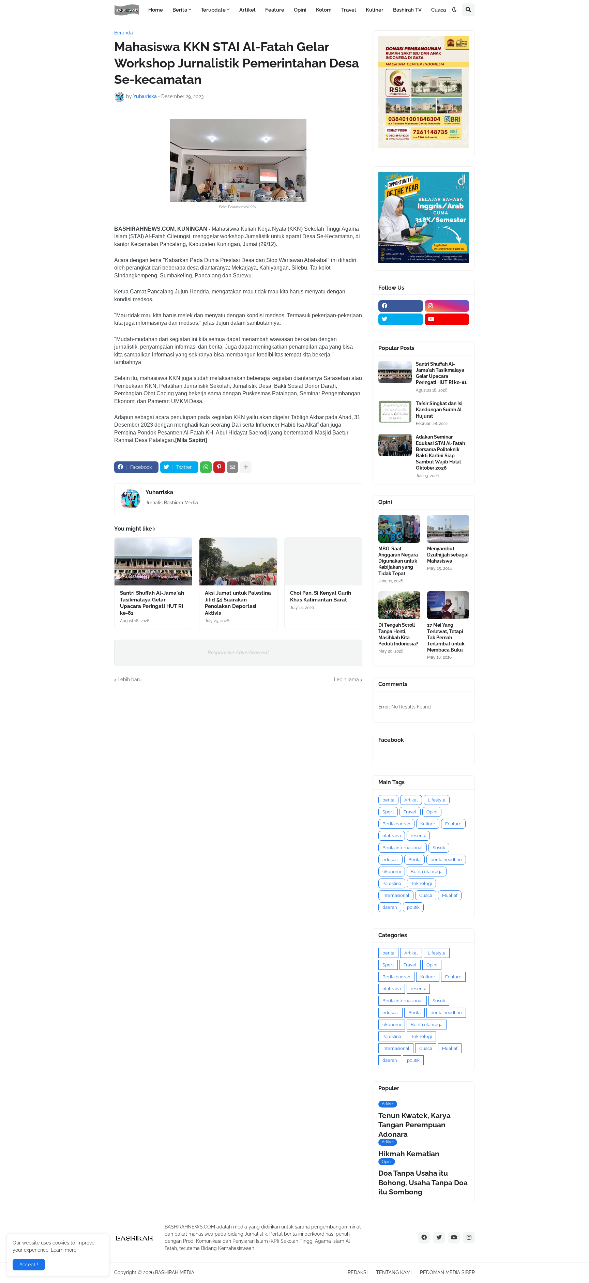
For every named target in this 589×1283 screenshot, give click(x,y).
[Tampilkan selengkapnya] (246, 467)
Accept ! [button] (28, 1264)
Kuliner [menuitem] (374, 10)
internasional (395, 895)
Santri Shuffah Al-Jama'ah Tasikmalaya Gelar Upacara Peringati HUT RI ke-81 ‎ (152, 603)
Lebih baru (129, 679)
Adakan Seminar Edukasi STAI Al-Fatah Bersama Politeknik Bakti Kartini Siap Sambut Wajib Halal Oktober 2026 (440, 452)
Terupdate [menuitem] (213, 10)
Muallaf (449, 895)
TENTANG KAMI (393, 1272)
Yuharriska (159, 492)
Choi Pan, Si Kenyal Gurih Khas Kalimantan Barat (320, 596)
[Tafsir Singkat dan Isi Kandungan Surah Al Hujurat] (395, 411)
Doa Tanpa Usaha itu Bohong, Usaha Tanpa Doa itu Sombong (423, 1182)
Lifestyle (436, 800)
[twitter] (400, 319)
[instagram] (447, 306)
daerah (389, 907)
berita (388, 800)
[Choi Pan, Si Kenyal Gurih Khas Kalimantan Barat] (323, 561)
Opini (431, 811)
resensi (418, 835)
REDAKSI (357, 1272)
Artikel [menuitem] (247, 10)
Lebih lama (346, 679)
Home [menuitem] (155, 10)
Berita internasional (402, 847)
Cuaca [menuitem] (438, 10)
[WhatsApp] (206, 467)
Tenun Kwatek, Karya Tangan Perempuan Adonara (414, 1125)
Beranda (123, 32)
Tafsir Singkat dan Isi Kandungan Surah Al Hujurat (439, 409)
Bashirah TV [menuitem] (407, 10)
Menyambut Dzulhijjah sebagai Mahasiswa (448, 555)
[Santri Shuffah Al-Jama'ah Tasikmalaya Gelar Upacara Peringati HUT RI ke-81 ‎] (153, 561)
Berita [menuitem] (179, 10)
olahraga (391, 835)
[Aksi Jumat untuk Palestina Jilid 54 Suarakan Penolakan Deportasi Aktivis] (238, 561)
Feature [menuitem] (274, 10)
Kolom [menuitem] (324, 10)
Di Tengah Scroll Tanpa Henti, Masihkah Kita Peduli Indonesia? (398, 634)
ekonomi (391, 871)
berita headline (446, 859)
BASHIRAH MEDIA (174, 1272)
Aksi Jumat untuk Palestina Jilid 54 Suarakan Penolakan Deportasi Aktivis (238, 603)
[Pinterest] (219, 467)
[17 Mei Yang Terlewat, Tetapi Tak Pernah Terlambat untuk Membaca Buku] (448, 605)
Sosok (439, 847)
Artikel (411, 800)
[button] (454, 9)
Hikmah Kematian (408, 1153)
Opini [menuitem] (300, 10)
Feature (453, 823)
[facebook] (400, 306)
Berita (414, 859)
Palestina (391, 883)
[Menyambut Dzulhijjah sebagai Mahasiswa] (448, 529)
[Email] (232, 467)
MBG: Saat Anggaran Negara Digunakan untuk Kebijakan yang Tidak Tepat (398, 561)
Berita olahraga (426, 871)
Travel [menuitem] (348, 10)
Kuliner (427, 823)
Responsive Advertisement (238, 653)
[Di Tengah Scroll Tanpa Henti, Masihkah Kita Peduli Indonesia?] (399, 605)
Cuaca (425, 895)
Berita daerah (396, 823)
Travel (410, 811)
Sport (388, 811)
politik (413, 907)
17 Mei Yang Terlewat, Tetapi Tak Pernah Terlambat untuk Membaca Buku (446, 637)
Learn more (63, 1250)
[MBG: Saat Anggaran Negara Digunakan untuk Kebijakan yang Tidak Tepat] (399, 529)
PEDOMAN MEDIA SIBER (447, 1272)
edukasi (390, 859)
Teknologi (421, 883)
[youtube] (447, 319)
